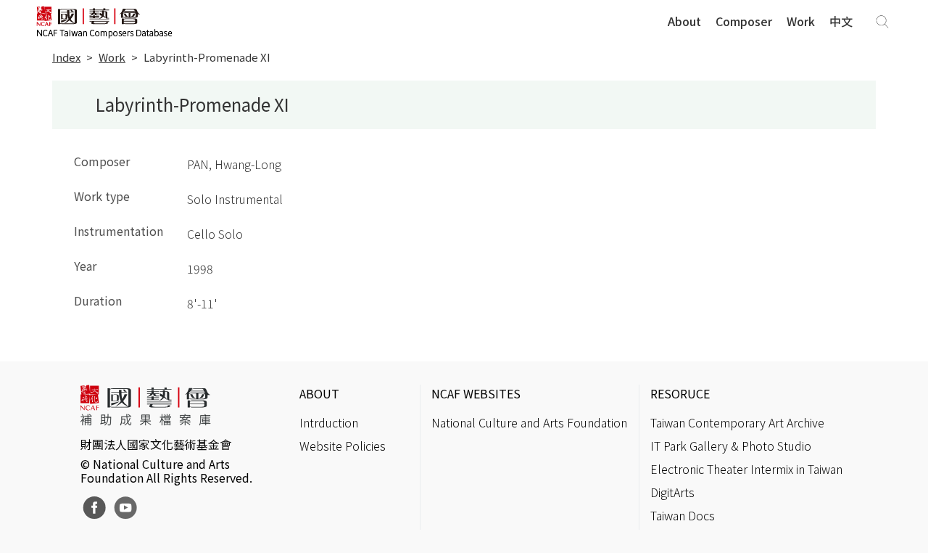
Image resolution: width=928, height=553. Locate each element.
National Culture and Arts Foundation (529, 422)
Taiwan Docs (682, 515)
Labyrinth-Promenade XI (207, 57)
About (684, 21)
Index (66, 57)
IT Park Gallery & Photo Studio (730, 445)
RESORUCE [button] (680, 393)
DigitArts (672, 492)
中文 (841, 21)
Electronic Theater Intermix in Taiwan (746, 469)
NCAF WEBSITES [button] (476, 393)
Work (801, 21)
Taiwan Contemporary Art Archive (737, 422)
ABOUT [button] (319, 393)
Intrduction (328, 422)
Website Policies (342, 445)
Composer (744, 21)
